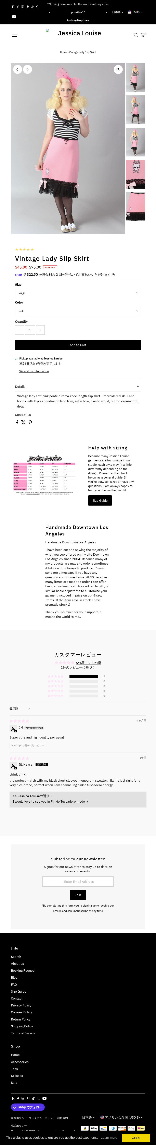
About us (17, 963)
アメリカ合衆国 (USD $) (122, 1117)
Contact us (23, 414)
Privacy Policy (21, 1005)
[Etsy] (13, 7)
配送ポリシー (19, 1126)
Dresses (17, 1076)
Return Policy (20, 1019)
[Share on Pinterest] (30, 423)
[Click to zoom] (118, 69)
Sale (14, 1083)
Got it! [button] (136, 1137)
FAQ (14, 984)
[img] (19, 721)
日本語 (116, 12)
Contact (17, 998)
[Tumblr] (37, 7)
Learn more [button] (109, 1137)
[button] (56, 676)
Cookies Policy (21, 1012)
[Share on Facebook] (17, 423)
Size (18, 284)
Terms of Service (23, 1033)
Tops (14, 1069)
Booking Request (23, 970)
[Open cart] (143, 35)
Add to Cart (78, 345)
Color (19, 302)
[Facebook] (18, 7)
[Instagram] (22, 7)
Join (78, 895)
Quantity (21, 321)
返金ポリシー (19, 1118)
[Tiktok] (32, 7)
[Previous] (49, 12)
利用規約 (62, 1118)
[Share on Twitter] (24, 423)
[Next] (106, 12)
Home (63, 52)
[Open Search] (136, 35)
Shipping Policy (22, 1026)
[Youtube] (14, 17)
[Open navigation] (14, 35)
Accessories (20, 1062)
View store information (34, 371)
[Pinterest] (28, 7)
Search (16, 957)
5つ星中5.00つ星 (88, 663)
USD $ (136, 12)
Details (20, 387)
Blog (14, 977)
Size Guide (100, 500)
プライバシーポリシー (42, 1118)
